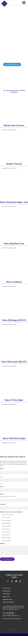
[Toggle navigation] (24, 2)
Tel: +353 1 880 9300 (8, 612)
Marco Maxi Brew (6, 523)
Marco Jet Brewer (6, 526)
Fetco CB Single (6, 529)
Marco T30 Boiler (6, 540)
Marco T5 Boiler (6, 535)
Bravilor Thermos (6, 517)
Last (1, 483)
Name (1, 476)
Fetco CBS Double (6, 532)
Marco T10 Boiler (6, 537)
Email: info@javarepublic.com (11, 615)
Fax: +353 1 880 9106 (8, 614)
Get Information (7, 559)
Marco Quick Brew (6, 520)
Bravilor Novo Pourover (8, 514)
